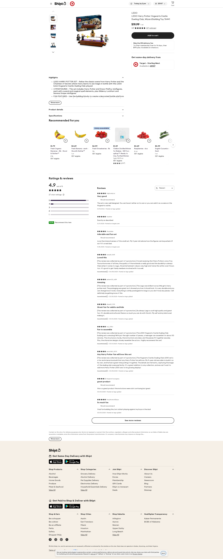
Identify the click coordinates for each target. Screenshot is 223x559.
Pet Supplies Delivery (90, 480)
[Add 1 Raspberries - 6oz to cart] (149, 141)
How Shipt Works (120, 474)
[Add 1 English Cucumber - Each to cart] (170, 141)
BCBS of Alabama (152, 522)
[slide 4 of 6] (53, 44)
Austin (83, 519)
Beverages (53, 477)
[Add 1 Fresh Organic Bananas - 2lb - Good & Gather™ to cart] (65, 141)
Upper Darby (118, 528)
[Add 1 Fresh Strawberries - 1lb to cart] (107, 141)
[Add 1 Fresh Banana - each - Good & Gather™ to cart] (86, 141)
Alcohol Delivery (88, 477)
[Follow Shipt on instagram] (55, 539)
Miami (83, 525)
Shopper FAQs (55, 535)
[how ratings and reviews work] (63, 195)
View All (52, 490)
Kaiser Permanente (152, 519)
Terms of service (55, 550)
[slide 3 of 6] (53, 36)
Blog (146, 484)
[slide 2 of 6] (53, 27)
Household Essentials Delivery (94, 487)
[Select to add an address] (64, 3)
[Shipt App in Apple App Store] (56, 461)
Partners (148, 487)
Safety (52, 532)
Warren (115, 525)
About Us (148, 474)
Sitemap (148, 490)
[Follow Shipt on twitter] (67, 539)
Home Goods (55, 480)
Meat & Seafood (56, 487)
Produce (52, 484)
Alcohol (52, 474)
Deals (114, 490)
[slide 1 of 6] (53, 18)
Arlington (116, 519)
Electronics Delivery (89, 484)
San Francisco (87, 522)
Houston (84, 528)
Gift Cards (117, 484)
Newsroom (149, 480)
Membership (118, 480)
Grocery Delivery (88, 474)
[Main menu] (51, 3)
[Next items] (173, 144)
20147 (152, 66)
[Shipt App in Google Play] (72, 461)
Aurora (115, 522)
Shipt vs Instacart (120, 487)
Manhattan (86, 532)
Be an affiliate (55, 525)
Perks (51, 528)
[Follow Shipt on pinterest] (61, 539)
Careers (147, 477)
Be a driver (53, 522)
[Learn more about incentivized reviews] (107, 272)
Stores (115, 477)
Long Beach (117, 532)
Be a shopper (55, 519)
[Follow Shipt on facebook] (50, 539)
